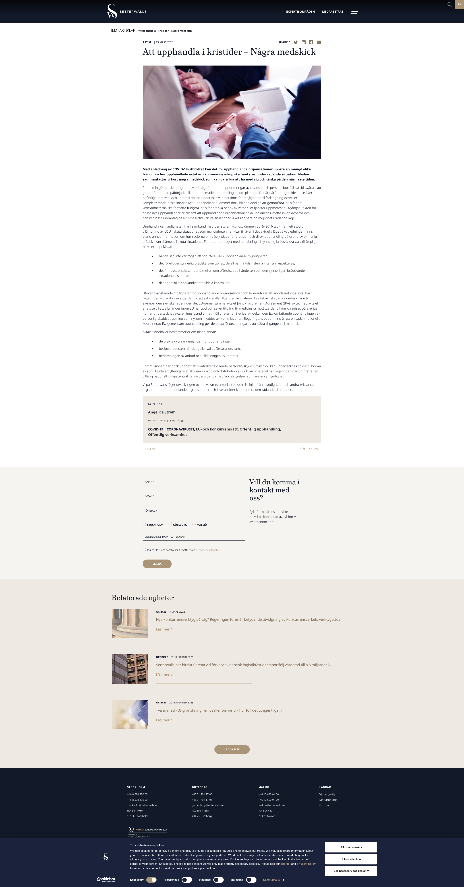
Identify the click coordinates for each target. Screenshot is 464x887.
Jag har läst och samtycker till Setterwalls (183, 550)
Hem (113, 30)
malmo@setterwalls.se (271, 805)
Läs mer (162, 629)
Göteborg (180, 524)
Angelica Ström (162, 412)
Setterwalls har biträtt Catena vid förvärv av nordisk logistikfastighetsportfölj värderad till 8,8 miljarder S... (244, 664)
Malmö (202, 524)
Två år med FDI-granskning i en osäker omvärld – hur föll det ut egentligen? (219, 710)
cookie (285, 863)
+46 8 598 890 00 (137, 794)
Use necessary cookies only (351, 870)
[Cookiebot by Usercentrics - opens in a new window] (106, 880)
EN (459, 4)
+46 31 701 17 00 (202, 794)
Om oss (324, 805)
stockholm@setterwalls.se (142, 805)
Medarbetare (328, 800)
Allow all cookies (351, 847)
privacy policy (306, 863)
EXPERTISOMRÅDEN (300, 12)
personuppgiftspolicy (208, 550)
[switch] (187, 880)
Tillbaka (150, 448)
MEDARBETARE (332, 12)
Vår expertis (327, 794)
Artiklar (127, 30)
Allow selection (351, 859)
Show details (271, 879)
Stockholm (155, 524)
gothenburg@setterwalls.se (208, 805)
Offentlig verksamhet (167, 434)
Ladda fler (232, 749)
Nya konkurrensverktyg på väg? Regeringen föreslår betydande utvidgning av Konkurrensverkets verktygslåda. (248, 619)
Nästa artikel (309, 448)
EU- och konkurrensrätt (217, 429)
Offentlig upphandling (260, 429)
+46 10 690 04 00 (268, 794)
